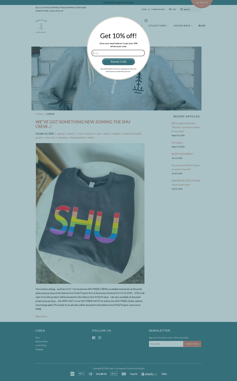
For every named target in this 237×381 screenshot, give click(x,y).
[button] (146, 20)
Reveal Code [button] (118, 61)
